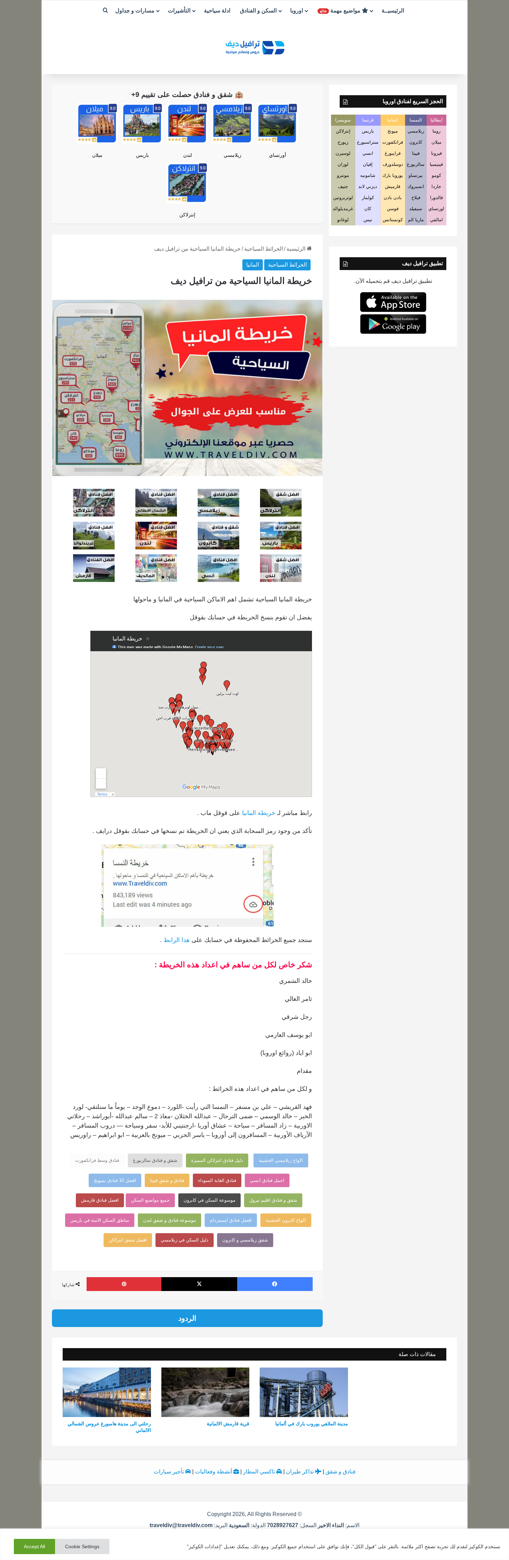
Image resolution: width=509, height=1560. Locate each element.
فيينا (416, 153)
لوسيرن (343, 153)
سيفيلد (415, 208)
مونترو (343, 175)
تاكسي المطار (259, 1471)
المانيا (252, 265)
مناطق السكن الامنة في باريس (99, 1220)
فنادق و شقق (340, 1471)
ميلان (97, 155)
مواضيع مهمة (341, 11)
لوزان (343, 164)
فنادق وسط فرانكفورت (97, 1160)
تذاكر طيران (300, 1471)
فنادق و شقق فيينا (167, 1180)
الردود (187, 1318)
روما (436, 131)
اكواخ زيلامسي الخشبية (281, 1160)
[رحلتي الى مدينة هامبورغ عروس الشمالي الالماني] (107, 1392)
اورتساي (436, 208)
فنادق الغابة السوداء (217, 1180)
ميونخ (392, 131)
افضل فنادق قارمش (100, 1200)
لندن (187, 155)
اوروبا (296, 11)
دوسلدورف (393, 164)
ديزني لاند (367, 186)
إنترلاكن (187, 214)
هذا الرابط (176, 939)
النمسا (416, 120)
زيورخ (343, 142)
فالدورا (436, 197)
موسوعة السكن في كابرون (209, 1200)
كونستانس (393, 219)
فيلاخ (415, 197)
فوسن (393, 208)
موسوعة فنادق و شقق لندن (169, 1220)
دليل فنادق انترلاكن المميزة (217, 1160)
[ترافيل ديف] (254, 47)
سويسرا (343, 120)
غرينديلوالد (343, 208)
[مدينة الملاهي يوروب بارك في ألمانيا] (304, 1392)
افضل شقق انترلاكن (128, 1240)
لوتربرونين (343, 197)
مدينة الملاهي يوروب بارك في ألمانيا (311, 1423)
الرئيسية (296, 249)
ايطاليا (436, 120)
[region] (254, 1544)
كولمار (368, 197)
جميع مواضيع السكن (150, 1200)
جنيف (343, 186)
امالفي (436, 219)
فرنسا (368, 120)
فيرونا (436, 153)
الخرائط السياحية (263, 249)
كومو (436, 175)
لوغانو (343, 219)
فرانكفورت (392, 142)
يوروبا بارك (392, 175)
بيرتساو (416, 175)
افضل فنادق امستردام (231, 1220)
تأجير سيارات (169, 1471)
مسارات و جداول (134, 11)
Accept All (34, 1546)
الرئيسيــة (393, 11)
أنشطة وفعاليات (214, 1471)
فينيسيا (436, 164)
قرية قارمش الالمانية (228, 1423)
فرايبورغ (393, 153)
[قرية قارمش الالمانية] (205, 1392)
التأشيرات (179, 11)
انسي (368, 153)
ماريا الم (416, 219)
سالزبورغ (416, 164)
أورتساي (277, 155)
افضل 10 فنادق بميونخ (115, 1180)
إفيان (368, 164)
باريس (142, 155)
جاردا (436, 186)
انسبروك (416, 186)
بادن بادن (393, 197)
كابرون (415, 142)
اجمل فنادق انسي (267, 1180)
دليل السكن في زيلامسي (184, 1240)
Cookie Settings (82, 1546)
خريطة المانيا (258, 812)
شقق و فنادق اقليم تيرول (273, 1200)
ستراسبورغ (367, 142)
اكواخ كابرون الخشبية (286, 1220)
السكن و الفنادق (258, 11)
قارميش (392, 186)
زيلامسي (232, 155)
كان (367, 208)
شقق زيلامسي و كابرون (245, 1240)
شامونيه (367, 175)
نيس (368, 219)
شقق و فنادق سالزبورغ (155, 1160)
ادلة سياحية (217, 11)
